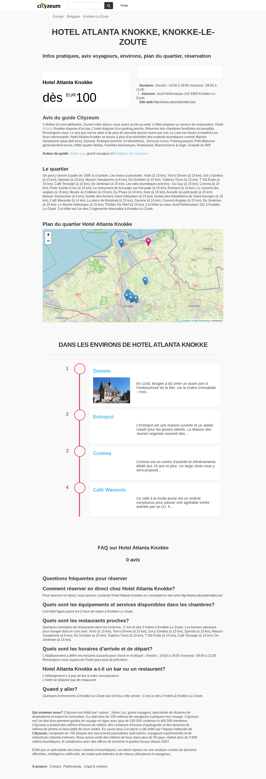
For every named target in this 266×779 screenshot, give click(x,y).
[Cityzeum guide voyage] (51, 5)
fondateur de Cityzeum (131, 153)
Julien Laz (77, 153)
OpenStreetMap (202, 320)
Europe (58, 16)
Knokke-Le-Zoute (96, 16)
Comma (102, 453)
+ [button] (48, 234)
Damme (102, 371)
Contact (55, 766)
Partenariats (72, 766)
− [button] (48, 240)
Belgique (73, 16)
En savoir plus (113, 729)
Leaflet (186, 320)
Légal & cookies (95, 766)
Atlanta (48, 128)
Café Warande (109, 490)
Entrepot (103, 416)
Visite (124, 5)
